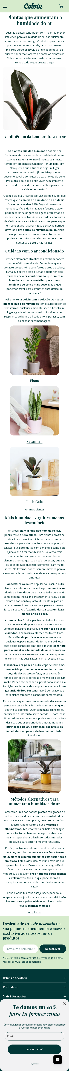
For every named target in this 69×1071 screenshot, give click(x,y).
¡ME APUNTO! (35, 1049)
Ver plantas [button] (34, 912)
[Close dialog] (64, 1003)
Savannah (34, 441)
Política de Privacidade (40, 957)
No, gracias (34, 1064)
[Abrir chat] (57, 1059)
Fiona (34, 380)
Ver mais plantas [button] (34, 509)
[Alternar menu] (5, 6)
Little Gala (34, 501)
